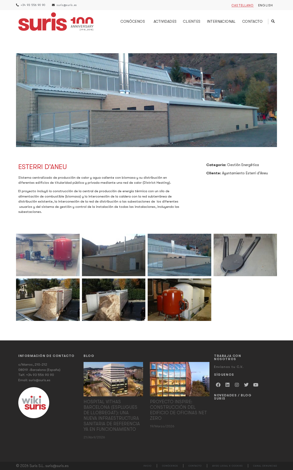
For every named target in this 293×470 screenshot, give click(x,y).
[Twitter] (246, 385)
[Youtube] (256, 385)
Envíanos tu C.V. (229, 367)
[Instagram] (237, 385)
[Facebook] (218, 385)
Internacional (221, 21)
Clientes (191, 21)
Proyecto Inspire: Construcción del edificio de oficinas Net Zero (178, 410)
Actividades (165, 21)
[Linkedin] (227, 385)
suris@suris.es (39, 380)
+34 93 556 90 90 (40, 375)
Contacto (252, 21)
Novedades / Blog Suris (233, 396)
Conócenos (132, 21)
